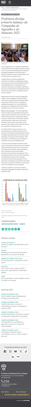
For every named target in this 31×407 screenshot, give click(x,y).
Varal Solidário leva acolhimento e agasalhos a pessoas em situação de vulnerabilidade (12, 324)
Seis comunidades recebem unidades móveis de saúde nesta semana (15, 279)
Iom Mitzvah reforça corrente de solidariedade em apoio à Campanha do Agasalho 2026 (14, 306)
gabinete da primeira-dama (10, 224)
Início (2, 7)
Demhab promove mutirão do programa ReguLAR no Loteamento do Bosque (14, 253)
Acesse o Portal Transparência (16, 395)
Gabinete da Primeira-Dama (12, 7)
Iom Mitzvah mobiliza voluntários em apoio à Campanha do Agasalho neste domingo (15, 315)
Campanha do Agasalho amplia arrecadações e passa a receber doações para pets (14, 334)
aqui (9, 171)
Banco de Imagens (21, 392)
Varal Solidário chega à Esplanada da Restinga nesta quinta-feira (13, 297)
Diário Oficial (5, 392)
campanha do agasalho (8, 221)
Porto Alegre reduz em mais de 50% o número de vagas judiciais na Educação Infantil (14, 270)
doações (22, 224)
